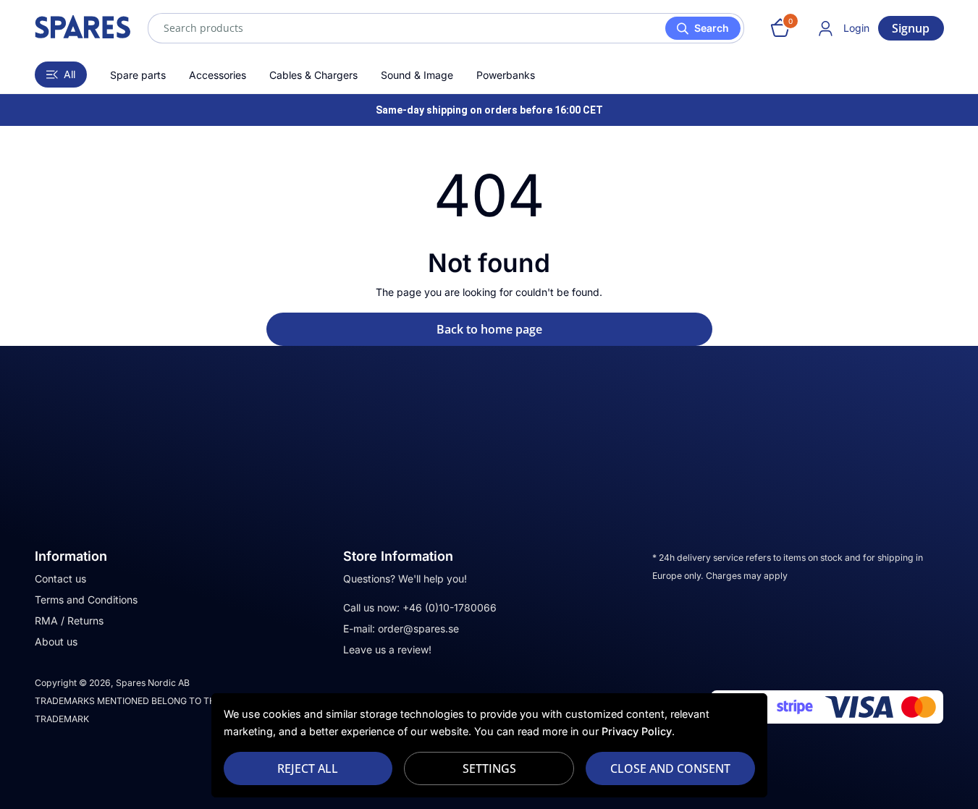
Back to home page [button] (489, 329)
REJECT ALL (307, 768)
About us (56, 641)
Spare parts (138, 75)
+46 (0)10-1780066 (449, 607)
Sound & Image (417, 75)
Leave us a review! (387, 649)
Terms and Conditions (86, 599)
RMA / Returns (69, 620)
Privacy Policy (637, 731)
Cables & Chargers (313, 75)
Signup (910, 28)
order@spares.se (418, 628)
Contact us (60, 578)
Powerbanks (505, 75)
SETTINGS (489, 768)
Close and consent (670, 768)
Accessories (217, 75)
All (69, 74)
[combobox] (446, 28)
